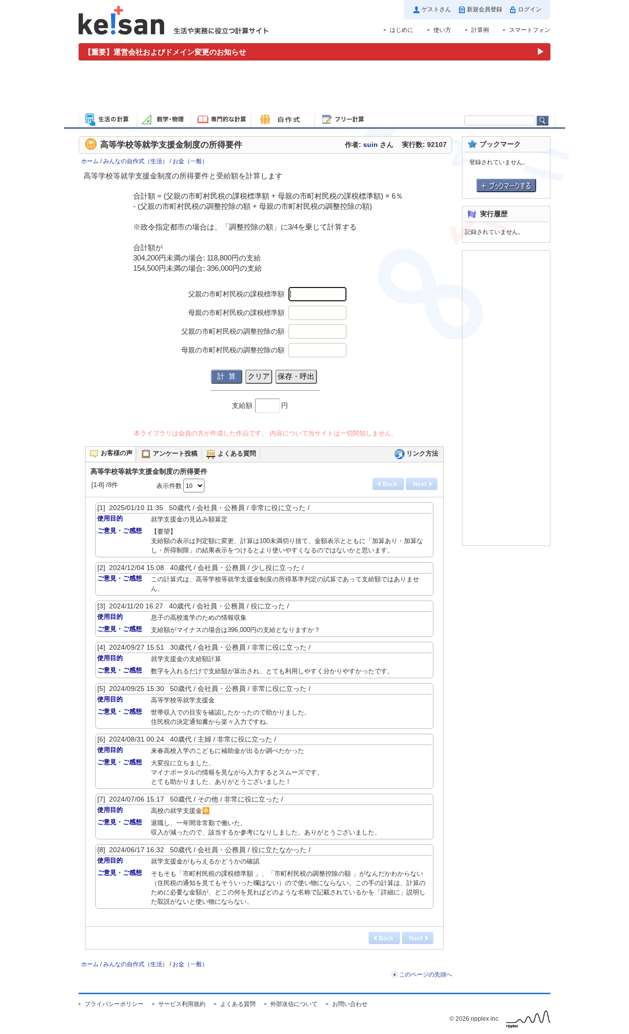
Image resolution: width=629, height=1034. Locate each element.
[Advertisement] (314, 87)
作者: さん (369, 144)
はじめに (401, 30)
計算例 (480, 30)
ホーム (90, 161)
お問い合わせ (350, 1004)
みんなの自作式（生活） (135, 161)
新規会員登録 (484, 9)
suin (370, 144)
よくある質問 (238, 1004)
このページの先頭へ (425, 974)
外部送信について (293, 1004)
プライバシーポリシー (114, 1004)
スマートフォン (529, 30)
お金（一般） (190, 161)
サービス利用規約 (181, 1004)
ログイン (530, 9)
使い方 (442, 30)
